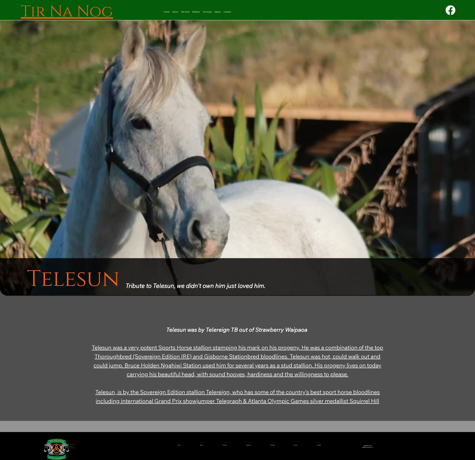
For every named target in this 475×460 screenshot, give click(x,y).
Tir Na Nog (67, 10)
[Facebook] (450, 10)
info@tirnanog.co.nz (367, 447)
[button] (185, 11)
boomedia (71, 446)
